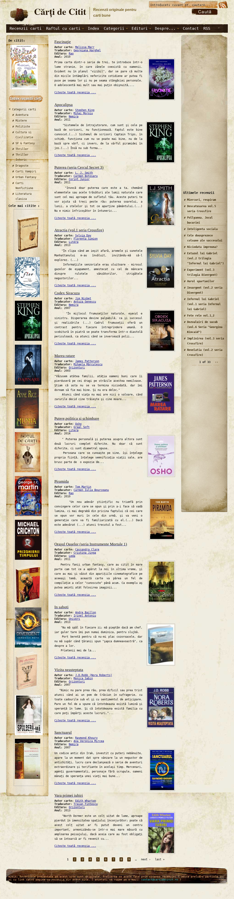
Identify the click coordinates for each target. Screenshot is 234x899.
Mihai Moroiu (83, 113)
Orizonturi (77, 367)
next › (146, 859)
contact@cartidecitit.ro (159, 879)
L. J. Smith (84, 172)
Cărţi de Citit (60, 11)
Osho (78, 423)
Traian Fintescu (86, 804)
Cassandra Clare (87, 549)
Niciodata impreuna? (202, 247)
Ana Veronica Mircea (89, 741)
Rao (71, 53)
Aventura (22, 114)
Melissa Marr (84, 47)
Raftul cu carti (63, 28)
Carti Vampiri (26, 171)
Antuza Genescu (85, 301)
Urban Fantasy (26, 177)
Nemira (73, 116)
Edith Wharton (85, 800)
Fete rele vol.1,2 (200, 315)
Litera (73, 242)
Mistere (21, 120)
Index (93, 28)
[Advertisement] (202, 116)
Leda (72, 556)
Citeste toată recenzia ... (75, 92)
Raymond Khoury (86, 737)
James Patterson (87, 361)
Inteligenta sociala (202, 229)
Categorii (114, 28)
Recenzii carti (26, 28)
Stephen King (84, 110)
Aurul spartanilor (200, 281)
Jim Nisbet (83, 298)
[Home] (18, 22)
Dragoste (22, 165)
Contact (191, 28)
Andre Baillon (85, 612)
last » (160, 859)
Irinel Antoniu (85, 615)
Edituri (140, 28)
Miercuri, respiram (201, 199)
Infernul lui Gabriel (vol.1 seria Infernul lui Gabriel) (204, 304)
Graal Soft (82, 427)
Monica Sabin (83, 678)
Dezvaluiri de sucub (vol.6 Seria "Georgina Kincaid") (204, 327)
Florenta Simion (86, 238)
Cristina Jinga (85, 552)
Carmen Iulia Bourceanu (91, 490)
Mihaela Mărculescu (88, 364)
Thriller (22, 149)
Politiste (23, 126)
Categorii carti (24, 109)
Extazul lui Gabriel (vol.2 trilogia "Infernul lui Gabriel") (205, 258)
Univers (74, 618)
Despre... (165, 28)
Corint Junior (79, 179)
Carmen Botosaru (86, 176)
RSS (206, 28)
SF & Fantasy (25, 143)
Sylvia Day (83, 235)
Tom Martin (83, 486)
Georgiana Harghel (87, 50)
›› (216, 362)
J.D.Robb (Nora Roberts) (93, 675)
